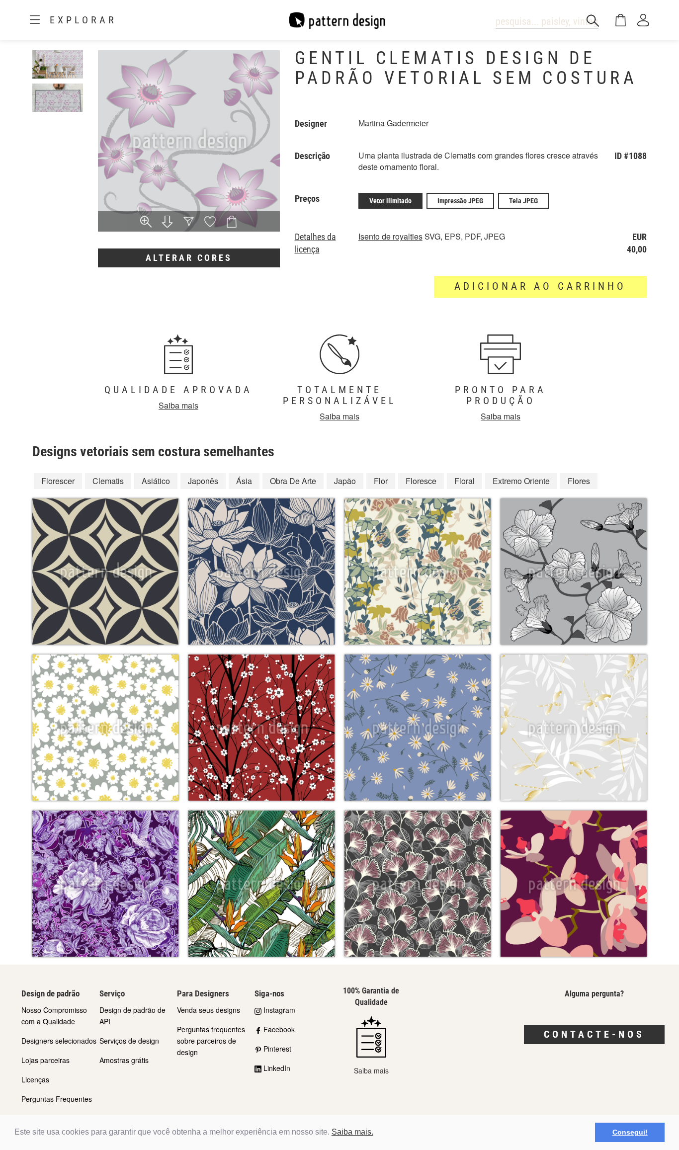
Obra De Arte (293, 481)
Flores (579, 481)
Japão (345, 481)
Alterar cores (189, 257)
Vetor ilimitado (390, 201)
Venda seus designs (208, 1010)
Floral (464, 481)
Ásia (244, 481)
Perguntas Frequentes (56, 1099)
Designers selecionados (58, 1041)
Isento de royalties (390, 236)
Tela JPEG (523, 201)
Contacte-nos (594, 1034)
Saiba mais (178, 405)
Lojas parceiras (45, 1060)
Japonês (203, 481)
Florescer (58, 481)
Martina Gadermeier (393, 123)
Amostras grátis (124, 1060)
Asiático (156, 481)
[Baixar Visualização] (167, 222)
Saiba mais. (352, 1132)
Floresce (421, 481)
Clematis (108, 481)
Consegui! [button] (630, 1132)
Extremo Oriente (521, 481)
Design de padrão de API (132, 1015)
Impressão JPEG (460, 201)
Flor (381, 481)
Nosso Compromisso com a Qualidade (54, 1015)
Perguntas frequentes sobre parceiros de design (211, 1040)
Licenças (35, 1079)
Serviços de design (129, 1041)
